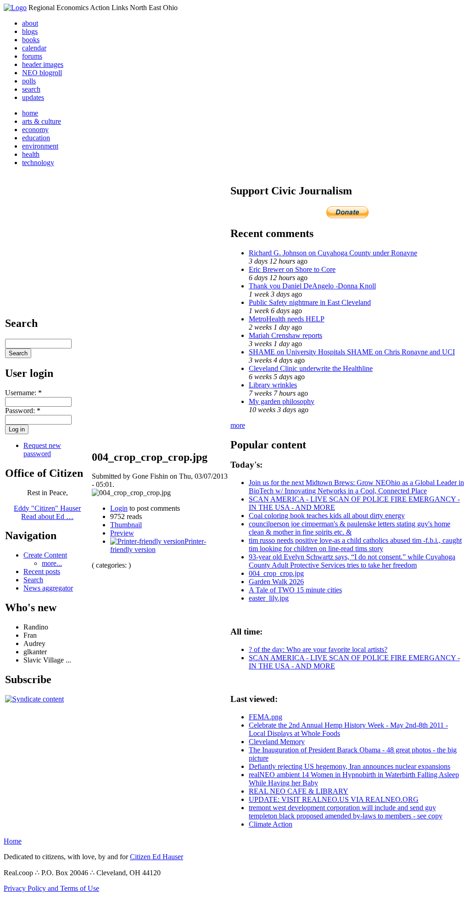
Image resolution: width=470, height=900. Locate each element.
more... (52, 563)
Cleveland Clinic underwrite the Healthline (311, 368)
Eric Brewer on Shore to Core (292, 269)
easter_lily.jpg (269, 598)
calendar (34, 48)
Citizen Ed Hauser (156, 857)
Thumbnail (126, 525)
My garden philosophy (281, 401)
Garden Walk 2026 (276, 581)
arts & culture (41, 121)
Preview (122, 533)
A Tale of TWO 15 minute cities (295, 590)
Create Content (45, 555)
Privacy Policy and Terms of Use (51, 888)
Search (33, 580)
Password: (22, 410)
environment (40, 146)
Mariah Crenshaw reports (285, 335)
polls (29, 81)
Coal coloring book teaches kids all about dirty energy (327, 515)
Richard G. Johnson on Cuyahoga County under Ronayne (333, 253)
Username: (23, 393)
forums (32, 56)
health (30, 154)
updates (33, 97)
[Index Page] (15, 7)
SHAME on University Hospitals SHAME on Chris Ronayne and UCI (352, 352)
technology (38, 162)
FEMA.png (265, 717)
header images (42, 64)
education (36, 138)
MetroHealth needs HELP (287, 319)
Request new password (42, 450)
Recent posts (41, 571)
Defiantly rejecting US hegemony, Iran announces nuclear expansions (349, 766)
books (30, 40)
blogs (30, 31)
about (30, 23)
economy (35, 129)
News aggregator (48, 588)
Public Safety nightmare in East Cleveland (310, 302)
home (30, 113)
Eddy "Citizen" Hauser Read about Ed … (47, 512)
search (31, 89)
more (237, 425)
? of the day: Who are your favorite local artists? (318, 649)
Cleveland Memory (277, 741)
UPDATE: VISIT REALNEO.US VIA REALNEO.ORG (334, 799)
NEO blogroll (42, 73)
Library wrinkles (273, 385)
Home (13, 841)
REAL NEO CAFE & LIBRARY (298, 791)
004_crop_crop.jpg (276, 573)
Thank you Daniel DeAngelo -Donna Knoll (312, 286)
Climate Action (270, 824)
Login (119, 508)
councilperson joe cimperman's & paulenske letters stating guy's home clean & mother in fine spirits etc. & (349, 528)
